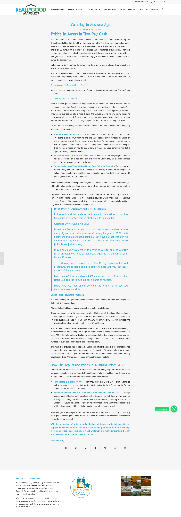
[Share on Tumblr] (95, 448)
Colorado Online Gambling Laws (71, 223)
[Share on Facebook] (56, 448)
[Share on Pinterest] (76, 448)
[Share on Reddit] (115, 448)
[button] (174, 408)
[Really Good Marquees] (31, 9)
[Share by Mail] (125, 448)
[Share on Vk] (105, 448)
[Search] (162, 9)
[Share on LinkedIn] (85, 448)
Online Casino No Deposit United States (68, 85)
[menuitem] (58, 9)
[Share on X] (66, 448)
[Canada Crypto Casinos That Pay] (2, 258)
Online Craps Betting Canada (64, 98)
